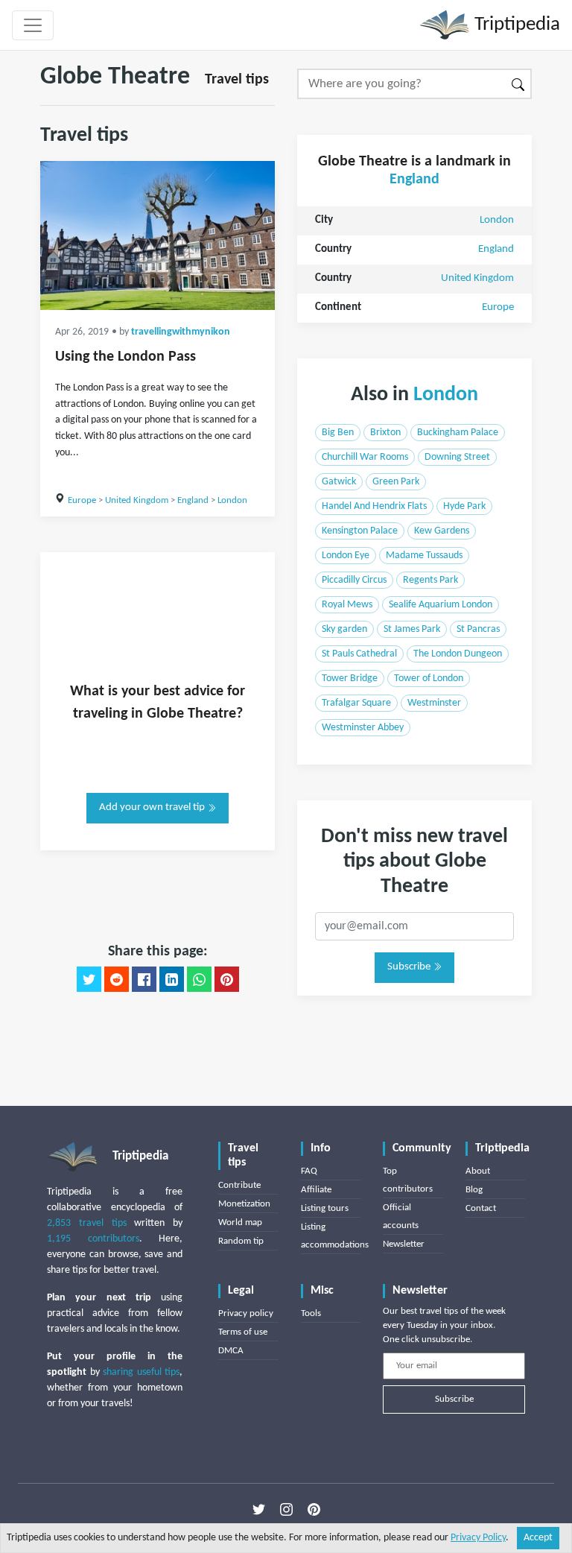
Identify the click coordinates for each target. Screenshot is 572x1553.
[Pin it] (226, 979)
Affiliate (316, 1190)
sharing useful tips (141, 1372)
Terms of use (242, 1332)
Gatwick (339, 482)
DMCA (231, 1351)
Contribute (239, 1185)
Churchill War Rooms (365, 457)
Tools (311, 1313)
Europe (82, 500)
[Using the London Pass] (157, 235)
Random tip (241, 1241)
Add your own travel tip (153, 807)
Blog (474, 1190)
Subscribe (410, 966)
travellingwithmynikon (180, 332)
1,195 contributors (93, 1238)
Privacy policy (245, 1313)
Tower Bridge (350, 678)
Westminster (434, 703)
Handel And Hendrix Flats (374, 506)
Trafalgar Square (356, 703)
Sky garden (344, 629)
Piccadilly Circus (354, 580)
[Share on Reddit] (116, 979)
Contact (480, 1208)
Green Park (395, 482)
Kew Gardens (441, 531)
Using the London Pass (125, 356)
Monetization (244, 1204)
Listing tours (325, 1208)
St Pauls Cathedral (359, 654)
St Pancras (478, 629)
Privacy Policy (478, 1538)
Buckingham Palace (457, 432)
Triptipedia (515, 25)
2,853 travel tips (87, 1223)
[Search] (519, 84)
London (232, 500)
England (193, 500)
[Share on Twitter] (89, 979)
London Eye (345, 555)
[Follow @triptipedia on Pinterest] (314, 1510)
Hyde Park (464, 506)
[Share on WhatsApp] (199, 979)
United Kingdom (136, 500)
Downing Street (457, 457)
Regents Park (430, 580)
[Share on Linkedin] (171, 979)
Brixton (385, 432)
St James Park (412, 629)
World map (240, 1222)
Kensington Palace (360, 531)
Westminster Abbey (363, 728)
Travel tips (237, 79)
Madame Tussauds (424, 555)
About (477, 1171)
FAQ (309, 1171)
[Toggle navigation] (33, 25)
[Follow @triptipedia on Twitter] (259, 1510)
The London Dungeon (457, 654)
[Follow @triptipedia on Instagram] (286, 1510)
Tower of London (428, 678)
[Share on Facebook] (144, 979)
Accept (538, 1538)
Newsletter (404, 1244)
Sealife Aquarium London (440, 605)
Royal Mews (347, 605)
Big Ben (338, 432)
